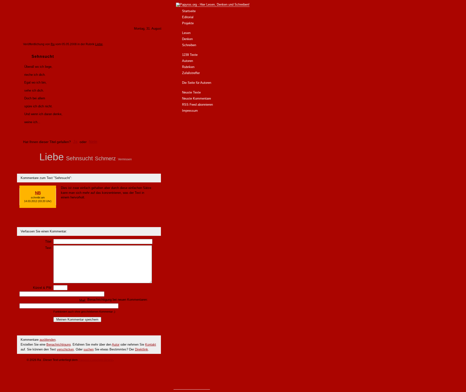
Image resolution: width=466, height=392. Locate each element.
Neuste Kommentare (196, 98)
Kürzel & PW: (42, 288)
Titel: (48, 241)
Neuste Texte (191, 92)
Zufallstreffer (191, 73)
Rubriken (188, 67)
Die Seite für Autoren (196, 83)
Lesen (186, 33)
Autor (115, 344)
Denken (187, 39)
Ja (75, 142)
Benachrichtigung (58, 344)
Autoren (187, 61)
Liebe (99, 44)
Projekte (188, 23)
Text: (48, 248)
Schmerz (105, 158)
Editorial (187, 17)
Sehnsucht (79, 158)
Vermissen (125, 159)
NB (38, 193)
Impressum (190, 110)
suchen (88, 349)
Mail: (82, 300)
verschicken (65, 349)
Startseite (189, 11)
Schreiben (189, 45)
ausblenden (48, 339)
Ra (53, 44)
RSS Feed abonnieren (197, 104)
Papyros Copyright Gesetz (95, 359)
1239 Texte (190, 55)
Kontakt (150, 344)
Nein (93, 142)
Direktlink (141, 349)
